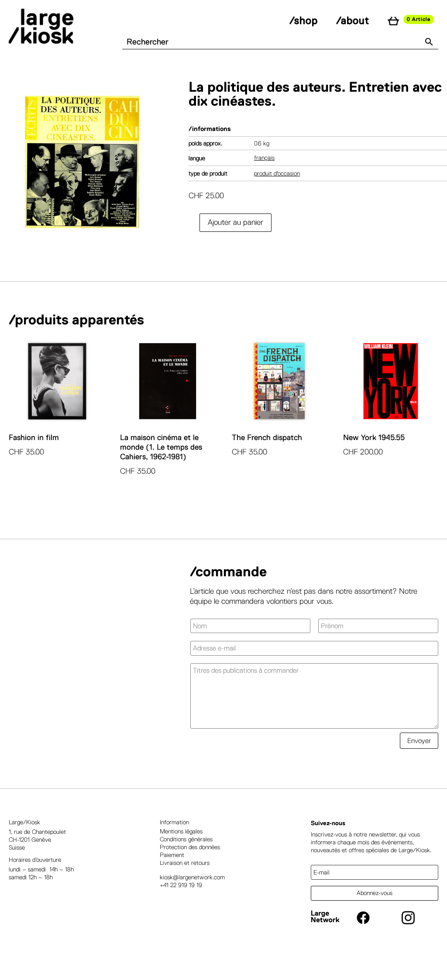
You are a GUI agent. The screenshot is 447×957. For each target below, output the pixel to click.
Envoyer (419, 740)
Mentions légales (181, 831)
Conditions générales (186, 839)
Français (264, 157)
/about (352, 20)
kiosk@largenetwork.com (192, 877)
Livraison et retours (185, 862)
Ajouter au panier (235, 222)
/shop (303, 20)
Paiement (172, 854)
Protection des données (190, 846)
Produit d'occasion (277, 173)
